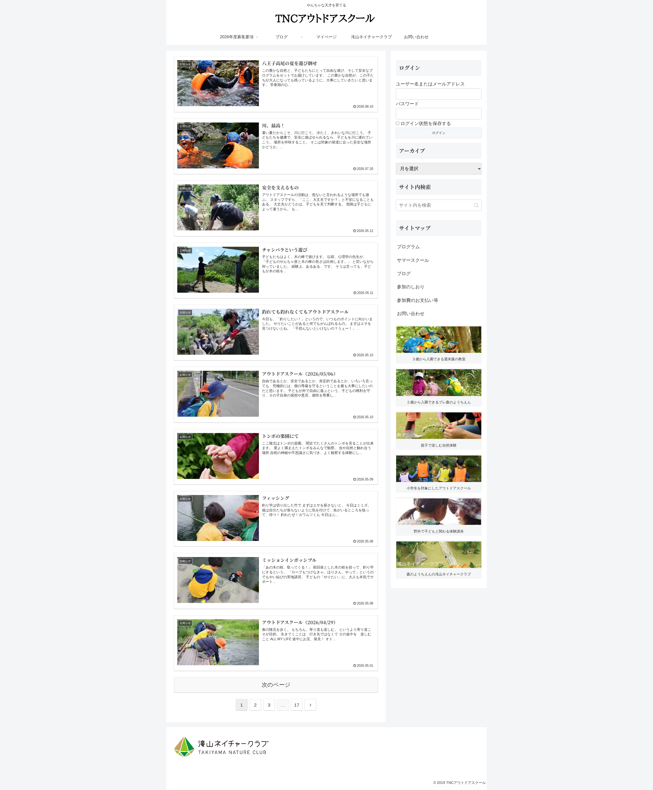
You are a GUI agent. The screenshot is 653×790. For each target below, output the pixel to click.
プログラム (408, 246)
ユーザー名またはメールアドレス (430, 84)
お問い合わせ (410, 313)
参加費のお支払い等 (417, 300)
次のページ (276, 685)
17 (296, 705)
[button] (476, 205)
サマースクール (413, 260)
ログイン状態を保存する (425, 123)
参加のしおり (410, 286)
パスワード (407, 103)
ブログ (404, 273)
